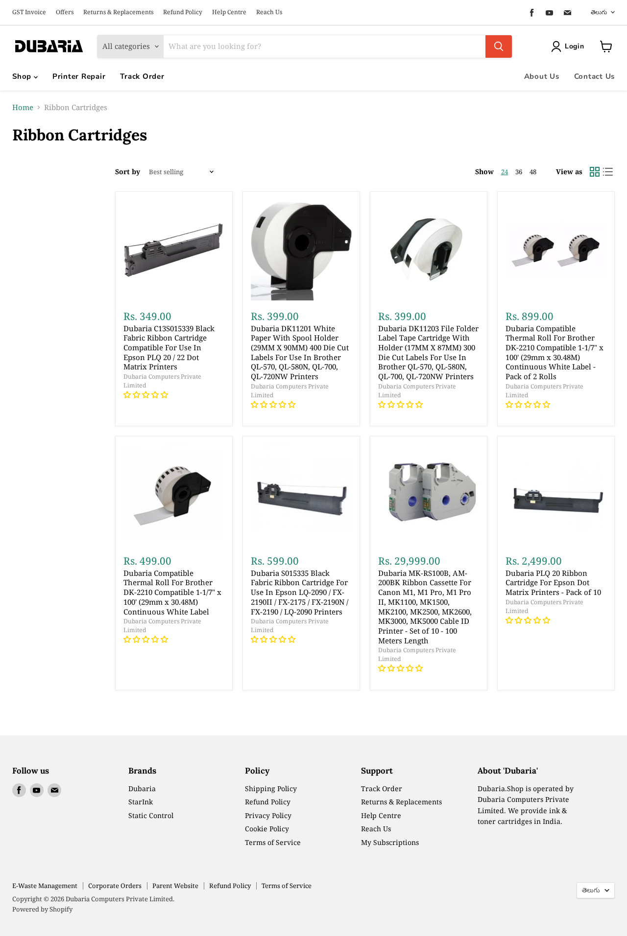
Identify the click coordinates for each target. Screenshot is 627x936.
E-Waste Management (44, 885)
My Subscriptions (390, 842)
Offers (64, 12)
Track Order (142, 76)
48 (533, 171)
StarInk (140, 801)
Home (22, 107)
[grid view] (595, 172)
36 (518, 171)
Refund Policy (182, 12)
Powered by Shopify (42, 909)
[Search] (498, 46)
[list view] (608, 172)
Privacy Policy (268, 815)
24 (504, 171)
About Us (541, 76)
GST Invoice (29, 12)
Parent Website (175, 885)
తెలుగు (599, 12)
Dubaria (142, 788)
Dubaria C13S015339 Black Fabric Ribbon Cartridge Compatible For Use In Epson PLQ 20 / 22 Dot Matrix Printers (169, 347)
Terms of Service (273, 842)
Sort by (127, 172)
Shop (23, 76)
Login (574, 46)
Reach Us (269, 12)
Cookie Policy (267, 828)
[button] (146, 394)
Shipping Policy (271, 788)
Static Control (150, 815)
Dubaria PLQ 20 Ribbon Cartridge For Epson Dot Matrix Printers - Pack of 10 (553, 582)
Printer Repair (79, 76)
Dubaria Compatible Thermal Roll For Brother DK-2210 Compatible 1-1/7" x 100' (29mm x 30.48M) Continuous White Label (172, 592)
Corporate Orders (115, 885)
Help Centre (229, 12)
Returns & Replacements (118, 12)
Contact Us (594, 76)
